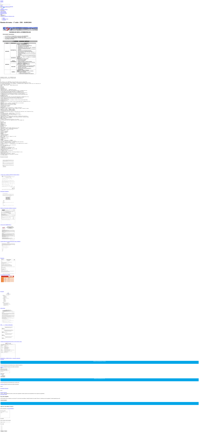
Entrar (1, 5)
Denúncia (2, 392)
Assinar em (2, 366)
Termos (5, 394)
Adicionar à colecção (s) (4, 16)
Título (1, 367)
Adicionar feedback (4, 400)
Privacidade (2, 394)
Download (2, 359)
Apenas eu (3, 375)
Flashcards (2, 9)
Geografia (4, 19)
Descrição (3, 369)
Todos (3, 374)
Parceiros (5, 392)
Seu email (2, 418)
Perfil (1, 14)
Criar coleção (3, 376)
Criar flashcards (10, 6)
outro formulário (11, 408)
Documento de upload (4, 6)
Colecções (5, 9)
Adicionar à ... (3, 15)
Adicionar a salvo (11, 16)
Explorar (1, 1)
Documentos (2, 388)
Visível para (2, 373)
